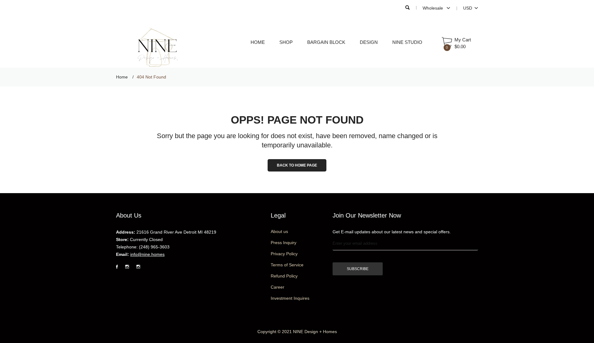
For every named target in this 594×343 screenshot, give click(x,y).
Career (277, 287)
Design (369, 42)
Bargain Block (326, 42)
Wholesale (433, 8)
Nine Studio (407, 42)
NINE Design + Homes (315, 331)
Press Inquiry (283, 242)
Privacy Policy (284, 253)
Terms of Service (287, 264)
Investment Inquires (290, 298)
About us (279, 231)
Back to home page (297, 165)
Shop (286, 42)
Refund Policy (284, 275)
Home (258, 42)
